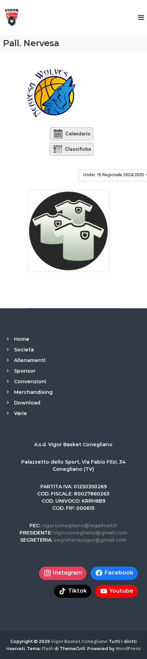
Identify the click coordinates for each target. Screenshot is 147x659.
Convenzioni (30, 381)
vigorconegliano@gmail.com (90, 533)
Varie (20, 413)
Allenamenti (29, 360)
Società (24, 350)
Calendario (78, 134)
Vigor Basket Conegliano (79, 641)
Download (27, 403)
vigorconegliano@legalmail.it (79, 525)
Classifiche (78, 149)
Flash (47, 648)
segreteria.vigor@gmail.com (90, 540)
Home (21, 339)
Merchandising (33, 392)
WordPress (128, 648)
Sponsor (25, 371)
